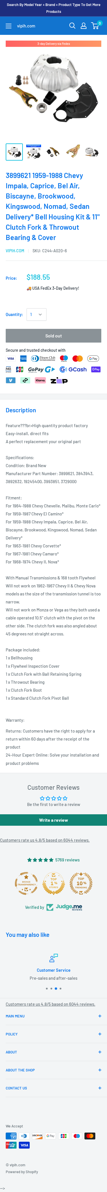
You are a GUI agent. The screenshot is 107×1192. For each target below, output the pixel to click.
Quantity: (14, 314)
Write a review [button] (53, 820)
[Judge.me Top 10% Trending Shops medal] (81, 883)
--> (57, 88)
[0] (95, 25)
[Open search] (72, 26)
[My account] (83, 26)
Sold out (53, 335)
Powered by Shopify (22, 1171)
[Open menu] (8, 26)
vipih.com (15, 250)
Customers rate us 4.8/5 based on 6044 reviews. (45, 840)
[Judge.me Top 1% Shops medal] (53, 883)
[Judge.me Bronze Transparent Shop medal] (26, 883)
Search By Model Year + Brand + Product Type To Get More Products (53, 8)
